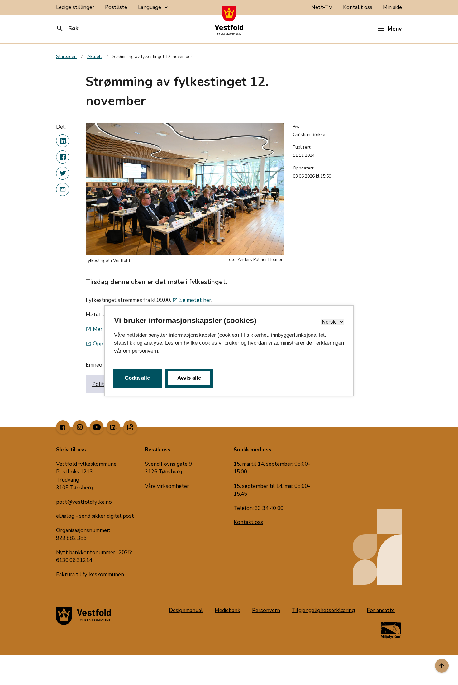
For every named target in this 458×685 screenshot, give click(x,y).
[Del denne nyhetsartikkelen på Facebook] (62, 157)
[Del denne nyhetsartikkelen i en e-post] (62, 189)
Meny (395, 28)
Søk (67, 28)
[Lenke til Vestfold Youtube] (96, 427)
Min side (392, 7)
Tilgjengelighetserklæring (323, 610)
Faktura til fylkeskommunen (90, 574)
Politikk (101, 384)
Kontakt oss (357, 7)
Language (154, 7)
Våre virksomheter (167, 486)
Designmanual (186, 610)
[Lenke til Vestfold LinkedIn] (113, 427)
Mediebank (227, 610)
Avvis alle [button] (189, 378)
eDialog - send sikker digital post (95, 516)
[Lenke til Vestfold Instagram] (80, 427)
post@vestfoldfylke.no (84, 502)
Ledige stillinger (75, 7)
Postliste (116, 7)
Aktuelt (94, 56)
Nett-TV (321, 7)
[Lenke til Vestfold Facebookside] (63, 427)
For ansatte (381, 610)
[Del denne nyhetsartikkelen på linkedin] (62, 140)
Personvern (266, 610)
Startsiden (66, 56)
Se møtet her (191, 300)
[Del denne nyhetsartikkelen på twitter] (62, 173)
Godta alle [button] (137, 378)
